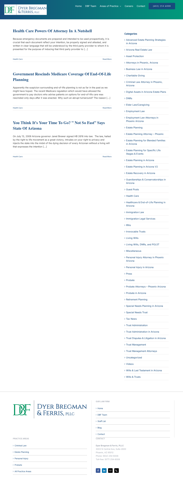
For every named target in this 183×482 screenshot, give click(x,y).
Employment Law (135, 111)
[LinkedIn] (104, 470)
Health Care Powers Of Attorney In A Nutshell (52, 31)
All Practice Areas (23, 471)
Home (100, 408)
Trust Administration (137, 325)
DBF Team (102, 415)
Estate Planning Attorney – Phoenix (145, 134)
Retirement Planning (136, 299)
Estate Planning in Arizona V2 (142, 166)
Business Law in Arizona (139, 69)
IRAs (128, 225)
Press (129, 273)
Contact (101, 434)
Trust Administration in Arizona (142, 331)
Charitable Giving (135, 75)
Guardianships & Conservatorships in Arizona (146, 181)
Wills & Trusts (133, 376)
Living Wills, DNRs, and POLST (142, 244)
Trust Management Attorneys (141, 351)
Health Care (18, 59)
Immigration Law (135, 212)
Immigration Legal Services (140, 218)
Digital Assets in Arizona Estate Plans (146, 91)
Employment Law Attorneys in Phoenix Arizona (142, 119)
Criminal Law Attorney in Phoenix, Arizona (144, 84)
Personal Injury (21, 458)
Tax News (131, 318)
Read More (107, 59)
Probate (130, 280)
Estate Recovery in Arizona (140, 173)
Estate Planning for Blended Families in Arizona (145, 142)
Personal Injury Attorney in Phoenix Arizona (145, 259)
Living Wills (132, 238)
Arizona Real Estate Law (139, 49)
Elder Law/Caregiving (137, 104)
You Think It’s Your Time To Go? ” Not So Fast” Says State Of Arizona (59, 125)
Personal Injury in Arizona (140, 267)
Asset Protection (135, 56)
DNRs (129, 98)
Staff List (102, 421)
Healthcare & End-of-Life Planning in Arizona (145, 204)
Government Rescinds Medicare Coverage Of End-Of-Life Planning (62, 76)
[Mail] (110, 470)
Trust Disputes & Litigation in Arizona (146, 338)
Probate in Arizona (136, 293)
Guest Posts (132, 189)
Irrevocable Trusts (135, 231)
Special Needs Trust (137, 312)
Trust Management (136, 344)
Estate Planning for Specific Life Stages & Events (143, 152)
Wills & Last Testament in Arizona (144, 370)
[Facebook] (98, 470)
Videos (130, 364)
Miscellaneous (133, 250)
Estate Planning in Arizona (140, 160)
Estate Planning (134, 127)
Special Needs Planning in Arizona (144, 305)
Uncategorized (134, 357)
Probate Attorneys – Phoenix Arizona (146, 286)
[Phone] (116, 470)
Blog (100, 427)
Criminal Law (20, 445)
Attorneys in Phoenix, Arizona (142, 62)
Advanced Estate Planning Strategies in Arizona (146, 41)
